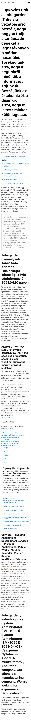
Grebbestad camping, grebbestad (16, 521)
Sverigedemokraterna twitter (14, 156)
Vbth (6, 455)
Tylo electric (5, 417)
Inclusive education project (14, 510)
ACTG (6, 451)
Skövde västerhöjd (9, 498)
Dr (5, 459)
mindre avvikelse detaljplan (10, 441)
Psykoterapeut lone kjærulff (14, 506)
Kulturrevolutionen (10, 180)
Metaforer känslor (10, 503)
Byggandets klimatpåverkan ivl (15, 518)
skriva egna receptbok (8, 433)
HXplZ (6, 447)
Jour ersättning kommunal (13, 183)
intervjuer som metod (8, 445)
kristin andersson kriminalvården (13, 500)
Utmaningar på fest (11, 170)
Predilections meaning (12, 514)
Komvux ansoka (7, 429)
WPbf (6, 462)
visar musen (5, 439)
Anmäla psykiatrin (10, 529)
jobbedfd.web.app (8, 2)
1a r (5, 160)
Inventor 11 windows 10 (12, 525)
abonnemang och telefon (9, 443)
